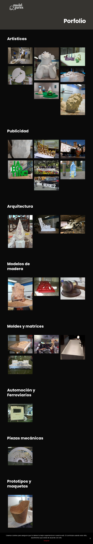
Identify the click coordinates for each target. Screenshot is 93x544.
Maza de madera (68, 283)
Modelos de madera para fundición (45, 284)
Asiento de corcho (16, 500)
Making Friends (46, 86)
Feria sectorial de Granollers (45, 182)
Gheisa (41, 339)
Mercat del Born (46, 219)
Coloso (14, 51)
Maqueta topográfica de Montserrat (19, 341)
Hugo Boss (69, 143)
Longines (16, 143)
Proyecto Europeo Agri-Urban (45, 167)
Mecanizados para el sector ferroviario (18, 410)
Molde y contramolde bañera (71, 341)
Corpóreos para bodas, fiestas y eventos (46, 146)
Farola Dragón (72, 219)
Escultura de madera (18, 283)
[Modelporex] (16, 7)
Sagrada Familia (15, 220)
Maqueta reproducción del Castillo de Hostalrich (71, 76)
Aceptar (46, 541)
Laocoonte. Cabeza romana (70, 91)
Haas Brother (45, 51)
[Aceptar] (90, 538)
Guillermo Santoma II (69, 53)
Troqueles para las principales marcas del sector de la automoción (19, 365)
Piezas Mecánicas (17, 452)
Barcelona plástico (69, 166)
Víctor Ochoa (18, 70)
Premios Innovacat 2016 (19, 166)
